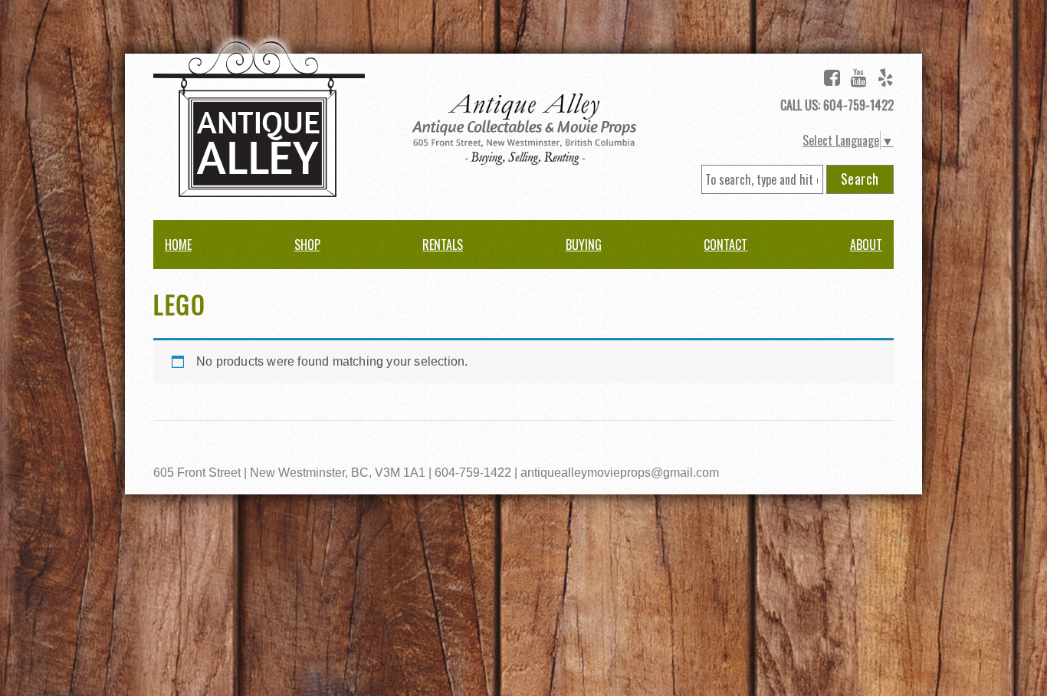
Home (178, 244)
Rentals (442, 244)
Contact (725, 244)
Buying (584, 244)
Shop (307, 244)
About (866, 244)
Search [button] (860, 179)
